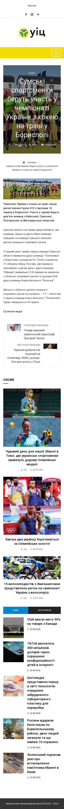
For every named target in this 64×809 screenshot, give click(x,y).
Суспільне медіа (12, 311)
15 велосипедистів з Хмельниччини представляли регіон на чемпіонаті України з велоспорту (32, 588)
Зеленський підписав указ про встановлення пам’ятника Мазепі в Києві (44, 763)
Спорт (32, 73)
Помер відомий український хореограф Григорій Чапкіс (39, 332)
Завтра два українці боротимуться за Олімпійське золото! (32, 541)
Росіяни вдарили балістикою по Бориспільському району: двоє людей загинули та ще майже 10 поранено (43, 731)
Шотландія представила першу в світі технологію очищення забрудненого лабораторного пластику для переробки (42, 693)
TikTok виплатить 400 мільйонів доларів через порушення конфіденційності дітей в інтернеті (41, 654)
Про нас (32, 5)
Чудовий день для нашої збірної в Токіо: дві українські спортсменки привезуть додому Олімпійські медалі (32, 457)
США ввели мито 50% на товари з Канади (44, 621)
